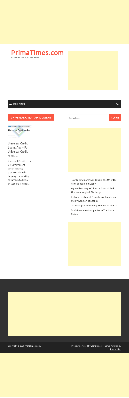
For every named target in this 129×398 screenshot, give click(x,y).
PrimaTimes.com (37, 52)
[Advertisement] (64, 22)
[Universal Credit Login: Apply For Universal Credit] (19, 131)
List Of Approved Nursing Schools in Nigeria (94, 205)
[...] (29, 183)
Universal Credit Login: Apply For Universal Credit (18, 147)
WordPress (96, 345)
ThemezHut (115, 349)
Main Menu (19, 103)
